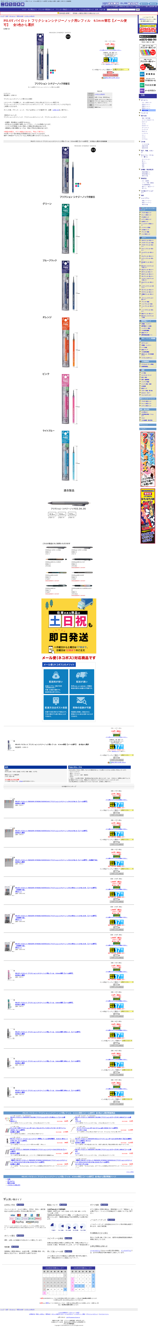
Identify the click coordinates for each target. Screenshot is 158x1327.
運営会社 (48, 1314)
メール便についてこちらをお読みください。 (111, 50)
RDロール (144, 131)
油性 (143, 165)
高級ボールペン (146, 106)
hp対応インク (144, 221)
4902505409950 (92, 1115)
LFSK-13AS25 (84, 1158)
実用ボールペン (146, 108)
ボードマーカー (146, 159)
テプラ (143, 137)
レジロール (145, 133)
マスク (24, 9)
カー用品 (143, 373)
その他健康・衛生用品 (146, 420)
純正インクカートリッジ (147, 398)
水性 (143, 167)
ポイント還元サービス (58, 1314)
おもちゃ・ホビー (145, 392)
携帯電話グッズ (146, 321)
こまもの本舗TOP (63, 1312)
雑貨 (143, 370)
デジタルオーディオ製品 (147, 364)
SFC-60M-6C (18, 1115)
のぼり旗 (102, 9)
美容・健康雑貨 (145, 379)
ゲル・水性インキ (146, 102)
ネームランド (145, 127)
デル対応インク (145, 217)
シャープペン (145, 198)
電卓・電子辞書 (146, 118)
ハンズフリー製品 (145, 328)
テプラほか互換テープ (86, 9)
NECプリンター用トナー (147, 289)
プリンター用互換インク (46, 9)
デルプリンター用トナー (147, 256)
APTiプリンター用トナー (147, 240)
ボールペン (11, 1181)
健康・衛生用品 (144, 409)
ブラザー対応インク (146, 212)
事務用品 (144, 178)
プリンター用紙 (145, 232)
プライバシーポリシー (92, 1314)
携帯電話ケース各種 (146, 326)
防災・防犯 (144, 377)
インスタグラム (126, 1250)
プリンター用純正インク (64, 9)
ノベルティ (143, 429)
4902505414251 (28, 1115)
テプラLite (144, 139)
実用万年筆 (145, 148)
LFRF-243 (18, 1137)
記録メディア (144, 332)
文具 (96, 9)
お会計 (77, 1312)
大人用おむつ (32, 9)
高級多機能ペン (146, 172)
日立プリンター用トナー (147, 269)
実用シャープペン (146, 202)
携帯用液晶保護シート (146, 335)
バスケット (72, 1312)
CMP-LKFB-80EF (84, 1137)
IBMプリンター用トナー (147, 274)
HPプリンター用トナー (147, 272)
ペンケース (144, 113)
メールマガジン (95, 1250)
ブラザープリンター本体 (147, 242)
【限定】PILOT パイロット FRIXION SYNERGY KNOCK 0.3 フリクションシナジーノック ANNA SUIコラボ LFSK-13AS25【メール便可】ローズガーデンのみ (103, 1162)
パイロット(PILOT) (100, 94)
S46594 (17, 1126)
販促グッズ (144, 388)
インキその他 (145, 144)
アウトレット (144, 425)
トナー (75, 9)
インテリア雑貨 (145, 381)
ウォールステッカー (146, 395)
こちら (21, 781)
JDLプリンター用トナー (147, 276)
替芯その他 (11, 1183)
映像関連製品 (144, 366)
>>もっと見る (130, 1171)
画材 (142, 195)
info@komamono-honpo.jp (73, 1317)
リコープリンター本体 (146, 304)
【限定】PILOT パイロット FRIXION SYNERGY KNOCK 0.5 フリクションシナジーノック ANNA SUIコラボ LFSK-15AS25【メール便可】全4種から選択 (38, 1162)
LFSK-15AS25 (19, 1158)
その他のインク (145, 229)
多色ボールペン (146, 104)
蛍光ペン (144, 163)
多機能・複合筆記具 (147, 169)
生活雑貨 (143, 386)
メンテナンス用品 (145, 227)
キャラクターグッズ (146, 375)
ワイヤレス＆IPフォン (146, 357)
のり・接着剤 (145, 181)
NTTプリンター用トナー (147, 292)
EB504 (84, 1126)
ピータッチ (145, 129)
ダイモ (143, 124)
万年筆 (143, 141)
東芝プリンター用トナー (147, 313)
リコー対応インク (145, 234)
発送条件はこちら (109, 64)
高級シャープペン (146, 200)
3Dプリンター (144, 343)
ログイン (142, 19)
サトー (143, 135)
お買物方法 (32, 1314)
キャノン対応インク (146, 215)
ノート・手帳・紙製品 (148, 183)
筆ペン (143, 161)
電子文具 (144, 115)
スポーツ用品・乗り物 (146, 390)
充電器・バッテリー (146, 324)
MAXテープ (145, 125)
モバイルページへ (104, 1314)
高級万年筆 (145, 146)
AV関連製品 (145, 361)
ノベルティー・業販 (79, 1314)
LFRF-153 (56, 110)
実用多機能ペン (146, 174)
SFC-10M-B (83, 1115)
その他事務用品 (146, 184)
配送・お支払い (40, 1314)
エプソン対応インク (146, 219)
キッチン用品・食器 (146, 384)
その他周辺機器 (145, 330)
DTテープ (144, 122)
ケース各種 (144, 347)
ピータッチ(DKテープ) (148, 120)
